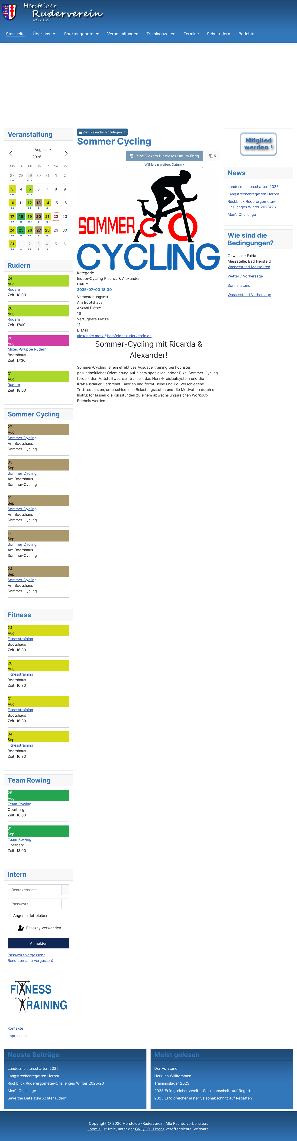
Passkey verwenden (43, 927)
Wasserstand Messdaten (249, 266)
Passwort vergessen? (26, 955)
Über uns (41, 33)
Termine (191, 33)
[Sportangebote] (96, 34)
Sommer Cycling (22, 437)
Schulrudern (218, 33)
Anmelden (38, 943)
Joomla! (94, 1129)
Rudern (14, 289)
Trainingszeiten (160, 33)
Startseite (15, 33)
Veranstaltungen (122, 33)
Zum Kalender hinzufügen (102, 132)
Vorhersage (253, 276)
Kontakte (15, 1028)
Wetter (233, 276)
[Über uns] (53, 34)
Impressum (17, 1035)
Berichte (246, 33)
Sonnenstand (239, 285)
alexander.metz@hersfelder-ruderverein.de (114, 335)
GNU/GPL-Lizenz (150, 1129)
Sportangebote (78, 33)
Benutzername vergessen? (31, 960)
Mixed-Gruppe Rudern (27, 349)
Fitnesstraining (20, 638)
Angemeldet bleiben (30, 915)
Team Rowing (19, 804)
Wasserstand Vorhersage (249, 294)
